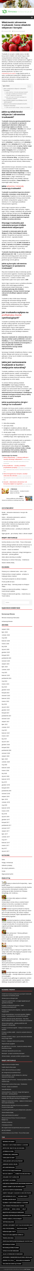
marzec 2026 (5, 643)
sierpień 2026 (5, 629)
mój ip (24, 1209)
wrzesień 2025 (6, 661)
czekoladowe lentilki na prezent (13, 1161)
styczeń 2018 (5, 816)
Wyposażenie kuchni (7, 874)
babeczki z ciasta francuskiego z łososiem (15, 1145)
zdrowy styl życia (8, 1260)
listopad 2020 (5, 747)
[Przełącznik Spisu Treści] (28, 86)
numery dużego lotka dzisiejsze (12, 1218)
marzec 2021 (5, 736)
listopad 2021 (5, 713)
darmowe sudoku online (10, 1164)
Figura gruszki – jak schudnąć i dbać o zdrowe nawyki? (17, 533)
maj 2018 (4, 805)
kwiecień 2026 (6, 641)
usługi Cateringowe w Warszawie (13, 1254)
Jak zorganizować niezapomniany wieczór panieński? (16, 1127)
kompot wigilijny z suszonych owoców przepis (17, 1193)
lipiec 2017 (5, 834)
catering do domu (8, 1151)
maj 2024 (4, 681)
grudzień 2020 (6, 744)
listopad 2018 (5, 788)
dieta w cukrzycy (8, 1173)
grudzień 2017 (6, 819)
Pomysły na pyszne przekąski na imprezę (17, 908)
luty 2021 (4, 739)
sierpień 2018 (5, 796)
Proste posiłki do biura (8, 582)
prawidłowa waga (8, 1238)
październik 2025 (6, 658)
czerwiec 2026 (6, 635)
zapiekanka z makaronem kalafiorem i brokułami (17, 1257)
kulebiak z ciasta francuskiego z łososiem (15, 1202)
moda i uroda (16, 1209)
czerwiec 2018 (6, 802)
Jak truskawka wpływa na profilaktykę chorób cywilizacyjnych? (15, 101)
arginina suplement (9, 1141)
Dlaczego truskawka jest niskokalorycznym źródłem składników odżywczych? (16, 94)
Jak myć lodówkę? (6, 1130)
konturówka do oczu (9, 1196)
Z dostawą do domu (7, 1125)
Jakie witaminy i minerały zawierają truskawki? (17, 92)
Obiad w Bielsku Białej (8, 562)
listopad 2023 (5, 692)
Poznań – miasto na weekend (10, 549)
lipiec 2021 (5, 724)
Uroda (3, 871)
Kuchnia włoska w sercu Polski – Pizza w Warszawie (16, 542)
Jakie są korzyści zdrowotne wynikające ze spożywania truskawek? (16, 97)
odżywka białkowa (8, 1222)
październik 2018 (6, 790)
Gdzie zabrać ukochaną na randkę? (11, 557)
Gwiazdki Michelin (6, 1089)
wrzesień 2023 (6, 695)
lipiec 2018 (5, 799)
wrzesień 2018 (6, 793)
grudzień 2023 (6, 690)
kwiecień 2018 (6, 808)
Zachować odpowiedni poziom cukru (11, 1051)
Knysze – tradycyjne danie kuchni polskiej (13, 1041)
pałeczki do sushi (22, 1228)
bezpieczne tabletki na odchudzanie (13, 1148)
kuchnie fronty (23, 1196)
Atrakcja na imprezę (7, 1122)
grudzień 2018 (6, 785)
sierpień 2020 (5, 756)
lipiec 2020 (5, 759)
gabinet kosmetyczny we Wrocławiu (14, 1186)
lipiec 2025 (5, 666)
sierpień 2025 (5, 664)
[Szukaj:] (17, 602)
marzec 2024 (5, 684)
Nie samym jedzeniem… (8, 868)
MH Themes (27, 1269)
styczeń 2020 (5, 776)
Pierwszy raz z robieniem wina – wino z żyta (14, 571)
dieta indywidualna (9, 1167)
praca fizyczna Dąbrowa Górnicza (13, 1235)
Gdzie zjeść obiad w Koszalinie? (10, 1115)
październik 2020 (6, 750)
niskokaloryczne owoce (9, 73)
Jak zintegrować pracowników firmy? (11, 1072)
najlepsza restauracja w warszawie (13, 1212)
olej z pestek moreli (9, 1228)
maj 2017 (4, 840)
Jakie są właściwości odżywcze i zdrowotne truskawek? (15, 89)
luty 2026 (4, 646)
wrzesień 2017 (6, 828)
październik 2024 (6, 678)
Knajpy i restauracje (7, 862)
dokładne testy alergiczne (11, 1177)
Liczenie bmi (6, 1209)
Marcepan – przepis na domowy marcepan (13, 1053)
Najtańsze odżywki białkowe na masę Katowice (17, 1215)
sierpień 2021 (5, 721)
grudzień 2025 (6, 652)
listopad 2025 (5, 655)
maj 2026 (4, 638)
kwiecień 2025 (6, 675)
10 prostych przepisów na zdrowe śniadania (14, 579)
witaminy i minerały (15, 186)
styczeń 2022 (5, 707)
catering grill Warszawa (10, 1154)
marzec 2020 (5, 770)
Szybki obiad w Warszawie (9, 1067)
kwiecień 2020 (6, 767)
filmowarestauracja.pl (19, 31)
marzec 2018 (5, 811)
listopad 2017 (5, 822)
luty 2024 (4, 687)
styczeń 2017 (5, 851)
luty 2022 (4, 704)
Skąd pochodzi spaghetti (8, 1043)
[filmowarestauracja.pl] (17, 7)
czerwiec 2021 (6, 727)
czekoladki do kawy (9, 1157)
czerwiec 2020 (6, 762)
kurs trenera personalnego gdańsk (13, 1206)
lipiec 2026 (5, 632)
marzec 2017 (5, 845)
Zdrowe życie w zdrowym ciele (10, 998)
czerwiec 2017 (6, 837)
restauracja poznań (9, 1244)
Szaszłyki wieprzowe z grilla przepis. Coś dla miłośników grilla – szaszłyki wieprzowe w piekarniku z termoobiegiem (17, 974)
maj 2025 (4, 672)
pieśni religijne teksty (9, 1231)
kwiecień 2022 (6, 698)
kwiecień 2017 (6, 842)
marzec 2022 (5, 701)
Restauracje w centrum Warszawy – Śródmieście (15, 560)
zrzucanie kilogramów (23, 1260)
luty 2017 (4, 848)
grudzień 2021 (6, 710)
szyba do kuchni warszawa (11, 1251)
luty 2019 (4, 782)
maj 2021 (4, 730)
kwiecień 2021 (6, 733)
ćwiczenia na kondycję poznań (12, 1263)
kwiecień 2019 (6, 779)
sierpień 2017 (5, 831)
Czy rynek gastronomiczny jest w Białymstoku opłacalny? (17, 1110)
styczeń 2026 (5, 649)
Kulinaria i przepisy (7, 865)
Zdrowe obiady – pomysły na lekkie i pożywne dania (15, 1056)
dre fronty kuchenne (9, 1180)
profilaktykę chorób (12, 314)
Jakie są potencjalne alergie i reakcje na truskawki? (18, 107)
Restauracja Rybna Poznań (11, 1247)
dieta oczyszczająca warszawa (12, 1170)
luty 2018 (4, 814)
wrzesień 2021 (6, 718)
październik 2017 (6, 825)
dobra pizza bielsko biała (23, 1173)
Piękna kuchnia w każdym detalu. (10, 1064)
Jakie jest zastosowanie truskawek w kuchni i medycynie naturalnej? (15, 104)
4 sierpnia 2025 (7, 31)
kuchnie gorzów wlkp (9, 1199)
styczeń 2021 (5, 741)
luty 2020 (4, 773)
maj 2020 (4, 764)
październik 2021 (6, 716)
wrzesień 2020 (6, 753)
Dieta (3, 859)
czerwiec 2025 (6, 669)
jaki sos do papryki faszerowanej (12, 1190)
